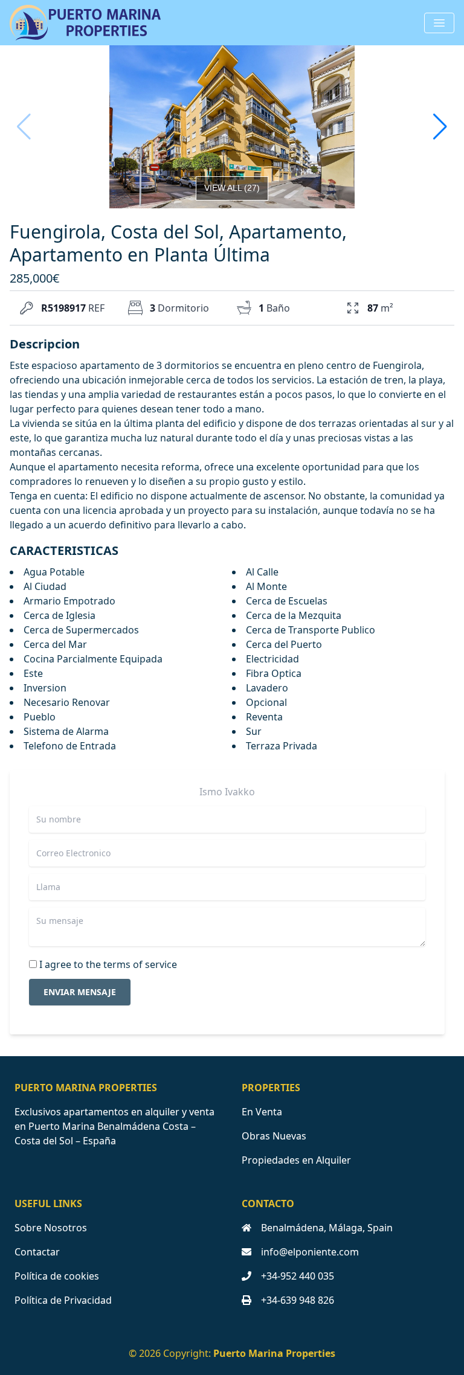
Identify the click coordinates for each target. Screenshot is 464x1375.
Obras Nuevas (274, 1136)
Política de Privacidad (63, 1300)
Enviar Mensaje (80, 992)
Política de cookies (56, 1276)
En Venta (262, 1111)
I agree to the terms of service (108, 964)
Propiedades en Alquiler (296, 1160)
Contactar (37, 1251)
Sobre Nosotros (50, 1227)
